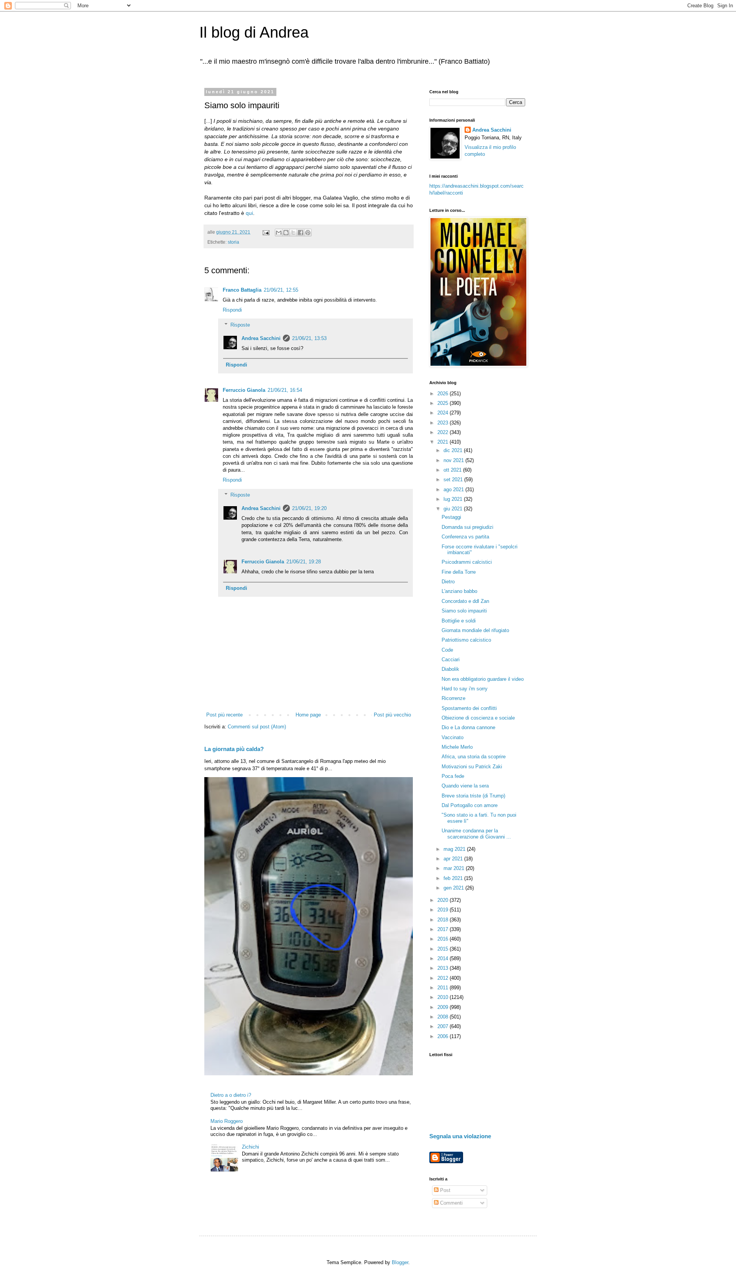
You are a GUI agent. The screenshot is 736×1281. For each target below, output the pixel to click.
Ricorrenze (453, 698)
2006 (443, 1036)
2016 (443, 939)
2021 (443, 442)
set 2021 (454, 479)
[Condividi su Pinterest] (308, 232)
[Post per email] (265, 231)
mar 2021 (455, 868)
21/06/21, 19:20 (309, 508)
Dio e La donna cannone (468, 727)
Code (447, 650)
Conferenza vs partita (465, 537)
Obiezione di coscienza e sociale (478, 718)
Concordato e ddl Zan (465, 601)
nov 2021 (454, 460)
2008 (443, 1017)
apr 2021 (454, 859)
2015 (443, 949)
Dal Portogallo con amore (470, 805)
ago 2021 (454, 489)
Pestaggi (451, 517)
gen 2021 (454, 888)
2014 (443, 958)
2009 (443, 1007)
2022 (443, 432)
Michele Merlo (457, 747)
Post (444, 1190)
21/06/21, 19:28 (303, 562)
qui (249, 213)
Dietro (448, 581)
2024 (443, 413)
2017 (443, 929)
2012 (443, 978)
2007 (443, 1026)
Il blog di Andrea (254, 32)
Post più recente (224, 715)
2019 (443, 910)
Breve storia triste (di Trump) (473, 796)
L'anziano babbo (459, 591)
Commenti (451, 1203)
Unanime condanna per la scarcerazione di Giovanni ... (476, 834)
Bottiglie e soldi (459, 621)
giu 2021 (454, 509)
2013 (443, 968)
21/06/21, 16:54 (285, 390)
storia (233, 241)
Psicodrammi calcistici (467, 562)
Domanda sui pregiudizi (467, 527)
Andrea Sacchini (261, 338)
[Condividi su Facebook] (300, 232)
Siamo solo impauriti (464, 611)
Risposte (240, 325)
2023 (443, 423)
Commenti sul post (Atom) (257, 727)
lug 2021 (454, 499)
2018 (443, 920)
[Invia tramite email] (279, 232)
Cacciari (451, 659)
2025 (443, 403)
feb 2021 (454, 878)
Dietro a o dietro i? (230, 1095)
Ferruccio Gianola (244, 390)
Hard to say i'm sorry (465, 689)
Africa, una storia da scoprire (474, 756)
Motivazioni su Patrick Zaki (472, 766)
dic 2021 (454, 450)
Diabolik (450, 669)
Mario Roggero (226, 1121)
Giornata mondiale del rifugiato (475, 630)
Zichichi (250, 1147)
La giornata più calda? (234, 749)
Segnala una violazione (460, 1136)
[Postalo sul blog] (286, 232)
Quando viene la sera (465, 786)
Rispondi (232, 310)
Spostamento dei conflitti (469, 708)
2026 (443, 393)
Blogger (400, 1262)
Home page (308, 715)
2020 (443, 900)
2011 (443, 987)
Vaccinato (452, 737)
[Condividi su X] (293, 232)
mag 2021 (455, 849)
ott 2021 (453, 470)
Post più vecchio (392, 715)
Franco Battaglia (242, 290)
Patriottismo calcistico (466, 640)
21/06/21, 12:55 (281, 290)
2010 (443, 997)
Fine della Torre (459, 572)
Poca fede (453, 776)
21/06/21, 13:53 (309, 338)
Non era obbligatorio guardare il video (483, 679)
